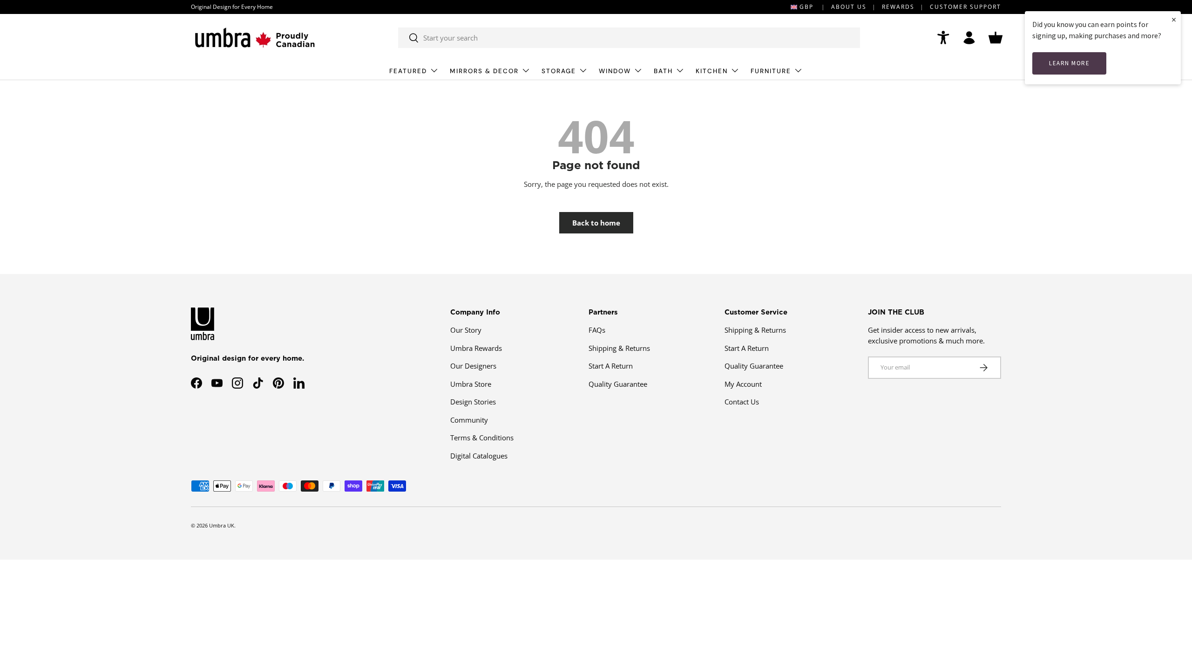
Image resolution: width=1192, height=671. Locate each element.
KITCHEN (712, 71)
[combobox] (629, 37)
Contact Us (742, 401)
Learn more (1069, 63)
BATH (663, 71)
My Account (743, 384)
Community (469, 420)
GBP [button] (806, 7)
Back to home (596, 222)
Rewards (898, 7)
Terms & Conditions (482, 437)
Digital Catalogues (479, 455)
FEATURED (408, 71)
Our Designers (473, 365)
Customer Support (965, 7)
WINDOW (615, 71)
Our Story (465, 330)
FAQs (597, 330)
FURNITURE (771, 71)
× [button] (1174, 19)
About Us (849, 7)
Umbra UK (221, 525)
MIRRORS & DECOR (484, 71)
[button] (995, 37)
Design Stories (473, 401)
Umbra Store (470, 384)
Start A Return (611, 365)
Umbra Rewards (476, 348)
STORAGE (559, 71)
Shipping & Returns (619, 348)
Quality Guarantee (618, 384)
